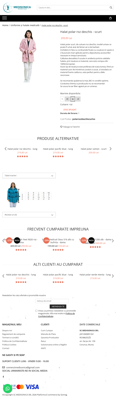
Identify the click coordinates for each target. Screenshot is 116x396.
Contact (5, 348)
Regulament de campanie (13, 334)
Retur (43, 341)
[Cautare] (111, 7)
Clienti (45, 324)
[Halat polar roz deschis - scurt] (29, 55)
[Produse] (5, 19)
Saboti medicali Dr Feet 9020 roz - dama (21, 241)
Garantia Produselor (50, 337)
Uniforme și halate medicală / (26, 25)
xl (78, 99)
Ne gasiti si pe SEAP (13, 355)
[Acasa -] (17, 7)
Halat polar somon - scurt (93, 148)
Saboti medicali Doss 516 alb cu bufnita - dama (58, 241)
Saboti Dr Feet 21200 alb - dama (95, 239)
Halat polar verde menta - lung (95, 274)
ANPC (43, 348)
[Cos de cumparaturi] (110, 18)
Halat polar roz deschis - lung (22, 148)
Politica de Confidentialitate (14, 341)
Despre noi (7, 330)
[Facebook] (3, 376)
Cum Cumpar (47, 330)
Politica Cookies (9, 344)
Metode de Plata (48, 334)
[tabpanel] (29, 55)
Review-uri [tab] (11, 214)
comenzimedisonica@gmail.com (23, 367)
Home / (6, 25)
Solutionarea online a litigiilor (54, 344)
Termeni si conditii (10, 337)
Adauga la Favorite (71, 126)
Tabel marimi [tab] (10, 175)
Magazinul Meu (11, 324)
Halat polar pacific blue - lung (58, 148)
